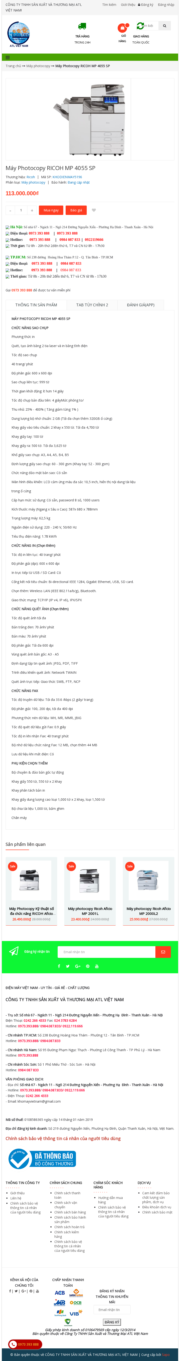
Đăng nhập (166, 4)
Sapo (166, 1354)
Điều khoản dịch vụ (156, 1207)
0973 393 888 (21, 290)
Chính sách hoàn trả (69, 1227)
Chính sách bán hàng (70, 1212)
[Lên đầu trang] (167, 1344)
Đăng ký (147, 4)
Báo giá (76, 210)
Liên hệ (15, 1198)
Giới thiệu (128, 4)
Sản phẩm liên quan (25, 844)
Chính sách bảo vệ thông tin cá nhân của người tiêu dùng (25, 1207)
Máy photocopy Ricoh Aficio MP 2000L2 (149, 911)
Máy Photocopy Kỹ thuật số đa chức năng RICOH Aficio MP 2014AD (31, 913)
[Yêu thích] (93, 210)
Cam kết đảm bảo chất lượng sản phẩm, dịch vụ (156, 1197)
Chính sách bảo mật (157, 1212)
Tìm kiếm (109, 4)
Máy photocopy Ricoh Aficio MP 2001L (90, 911)
